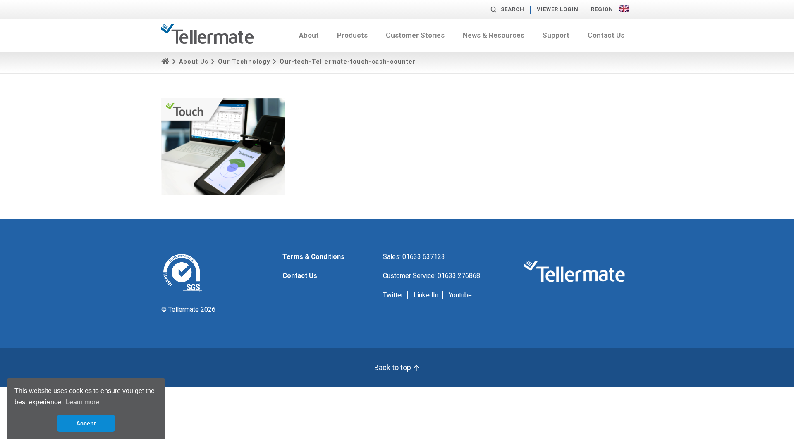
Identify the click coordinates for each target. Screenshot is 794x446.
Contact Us (606, 35)
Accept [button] (86, 423)
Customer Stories (415, 35)
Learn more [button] (82, 402)
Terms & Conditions (313, 257)
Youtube (460, 295)
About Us (193, 61)
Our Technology (244, 61)
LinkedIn (426, 295)
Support (556, 35)
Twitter (393, 295)
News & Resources (493, 35)
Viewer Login (558, 9)
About (309, 35)
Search (512, 9)
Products (352, 35)
